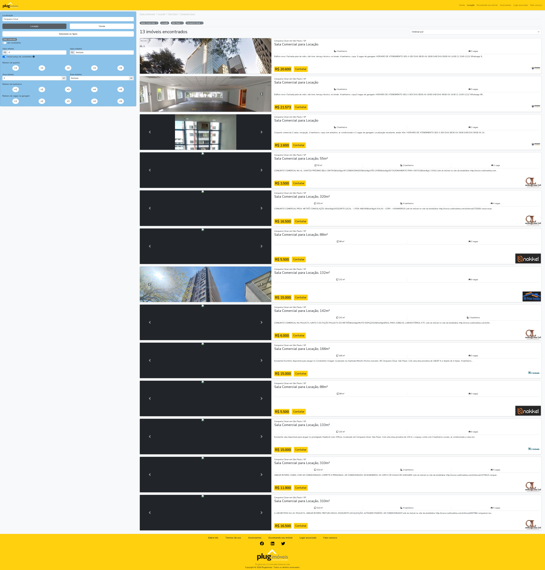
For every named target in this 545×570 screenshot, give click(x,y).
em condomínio (14, 42)
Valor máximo (76, 48)
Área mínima (8, 74)
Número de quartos (11, 62)
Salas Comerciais (147, 14)
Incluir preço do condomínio (19, 56)
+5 (120, 68)
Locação (471, 5)
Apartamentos (16, 47)
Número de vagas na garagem (16, 96)
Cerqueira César (187, 14)
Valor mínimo (8, 48)
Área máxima (76, 74)
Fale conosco (536, 5)
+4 (94, 68)
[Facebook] (262, 544)
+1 (15, 68)
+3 (68, 68)
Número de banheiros (12, 84)
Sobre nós (213, 537)
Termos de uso (233, 537)
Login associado (520, 5)
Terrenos (78, 47)
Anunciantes (505, 5)
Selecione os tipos (68, 34)
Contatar (300, 69)
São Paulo (173, 14)
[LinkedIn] (272, 544)
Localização (7, 15)
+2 (41, 68)
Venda (462, 5)
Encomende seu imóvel (487, 5)
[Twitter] (283, 544)
